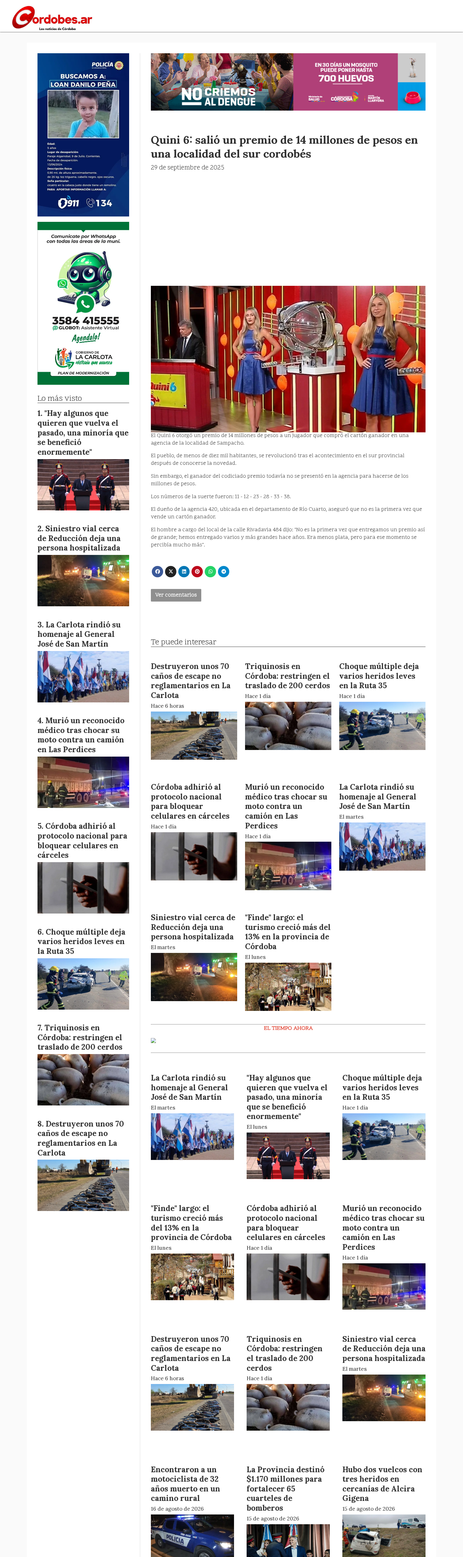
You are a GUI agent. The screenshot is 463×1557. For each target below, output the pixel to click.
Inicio (198, 18)
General (225, 18)
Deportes (292, 18)
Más (379, 18)
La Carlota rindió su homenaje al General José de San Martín (377, 796)
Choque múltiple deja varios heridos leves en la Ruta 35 (379, 675)
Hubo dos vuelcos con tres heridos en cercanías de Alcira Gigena (382, 1483)
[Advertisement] (288, 220)
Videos (355, 18)
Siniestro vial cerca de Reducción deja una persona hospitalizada (193, 927)
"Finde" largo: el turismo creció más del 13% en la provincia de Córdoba (288, 931)
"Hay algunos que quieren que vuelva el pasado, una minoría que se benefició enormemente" (287, 1097)
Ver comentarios (176, 595)
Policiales (258, 18)
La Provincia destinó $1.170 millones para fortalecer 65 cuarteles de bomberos (285, 1488)
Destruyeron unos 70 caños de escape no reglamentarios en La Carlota (191, 680)
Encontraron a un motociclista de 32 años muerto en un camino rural (185, 1483)
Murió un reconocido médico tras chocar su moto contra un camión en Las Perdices (286, 806)
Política (323, 18)
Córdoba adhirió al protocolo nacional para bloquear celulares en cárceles (190, 801)
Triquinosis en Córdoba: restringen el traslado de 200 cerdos (287, 675)
